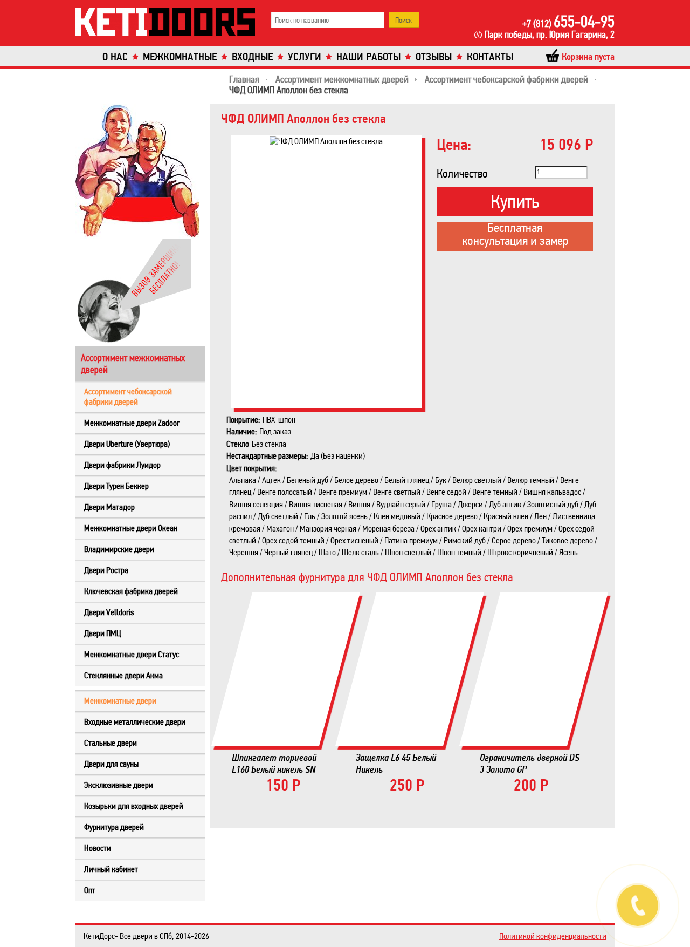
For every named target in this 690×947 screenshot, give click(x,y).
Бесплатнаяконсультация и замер (515, 235)
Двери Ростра (106, 570)
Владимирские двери (119, 549)
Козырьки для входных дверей (133, 806)
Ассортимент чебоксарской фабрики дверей (128, 396)
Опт (89, 890)
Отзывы (434, 57)
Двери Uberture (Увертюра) (127, 444)
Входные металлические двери (134, 722)
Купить (515, 201)
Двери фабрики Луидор (122, 465)
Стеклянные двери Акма (123, 675)
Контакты (490, 57)
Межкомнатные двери (120, 701)
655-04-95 (568, 21)
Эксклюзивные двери (118, 785)
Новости (97, 848)
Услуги (304, 57)
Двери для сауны (111, 764)
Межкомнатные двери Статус (131, 654)
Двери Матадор (109, 507)
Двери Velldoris (109, 612)
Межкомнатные (180, 57)
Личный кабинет (111, 869)
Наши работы (368, 57)
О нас (115, 57)
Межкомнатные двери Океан (130, 528)
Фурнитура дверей (114, 827)
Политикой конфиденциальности (552, 936)
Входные (252, 57)
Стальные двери (110, 743)
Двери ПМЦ (102, 633)
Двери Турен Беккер (116, 486)
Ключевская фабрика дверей (131, 591)
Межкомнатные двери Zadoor (132, 423)
